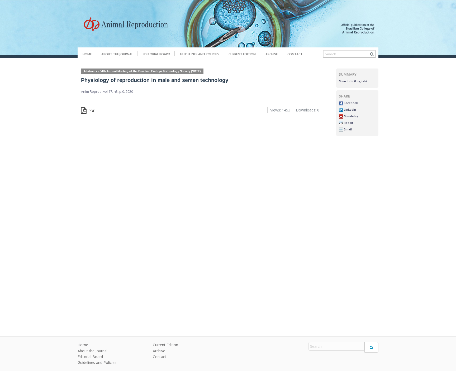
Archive (271, 54)
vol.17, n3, (111, 91)
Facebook (350, 103)
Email (347, 129)
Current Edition (242, 54)
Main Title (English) (353, 81)
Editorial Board (156, 54)
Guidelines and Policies (199, 54)
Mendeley (350, 116)
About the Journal (117, 54)
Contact (294, 54)
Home (87, 54)
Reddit (348, 123)
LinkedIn (349, 109)
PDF (91, 110)
